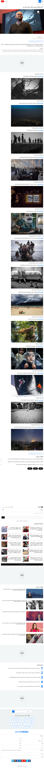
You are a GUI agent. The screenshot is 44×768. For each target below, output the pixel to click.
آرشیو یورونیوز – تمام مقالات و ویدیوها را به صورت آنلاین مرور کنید (11, 750)
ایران (11, 721)
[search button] (13, 711)
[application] (22, 21)
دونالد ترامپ (25, 721)
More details (40, 76)
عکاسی (30, 468)
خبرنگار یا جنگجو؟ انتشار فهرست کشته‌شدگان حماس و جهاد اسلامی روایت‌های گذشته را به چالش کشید (25, 461)
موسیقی (20, 724)
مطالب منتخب (39, 587)
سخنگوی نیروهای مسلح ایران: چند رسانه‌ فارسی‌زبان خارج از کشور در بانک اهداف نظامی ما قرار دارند (25, 459)
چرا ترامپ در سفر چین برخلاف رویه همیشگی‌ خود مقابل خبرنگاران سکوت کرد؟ (29, 464)
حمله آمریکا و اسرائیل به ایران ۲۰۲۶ (15, 718)
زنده (2, 1)
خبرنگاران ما (41, 750)
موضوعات (41, 736)
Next (42, 743)
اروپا (42, 738)
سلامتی (20, 743)
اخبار (40, 4)
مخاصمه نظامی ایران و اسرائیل (29, 718)
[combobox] (22, 711)
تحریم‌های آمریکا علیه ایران (27, 726)
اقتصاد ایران (14, 724)
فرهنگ (20, 745)
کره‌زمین (20, 741)
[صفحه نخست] (42, 4)
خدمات (42, 754)
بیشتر (42, 756)
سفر (42, 745)
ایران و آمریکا (17, 721)
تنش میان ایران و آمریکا (16, 726)
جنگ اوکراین (32, 721)
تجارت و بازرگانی (40, 741)
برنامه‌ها (20, 748)
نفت (25, 724)
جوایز (41, 468)
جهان (38, 4)
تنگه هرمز (30, 724)
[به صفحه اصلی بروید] (39, 1)
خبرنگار (35, 468)
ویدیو (42, 748)
